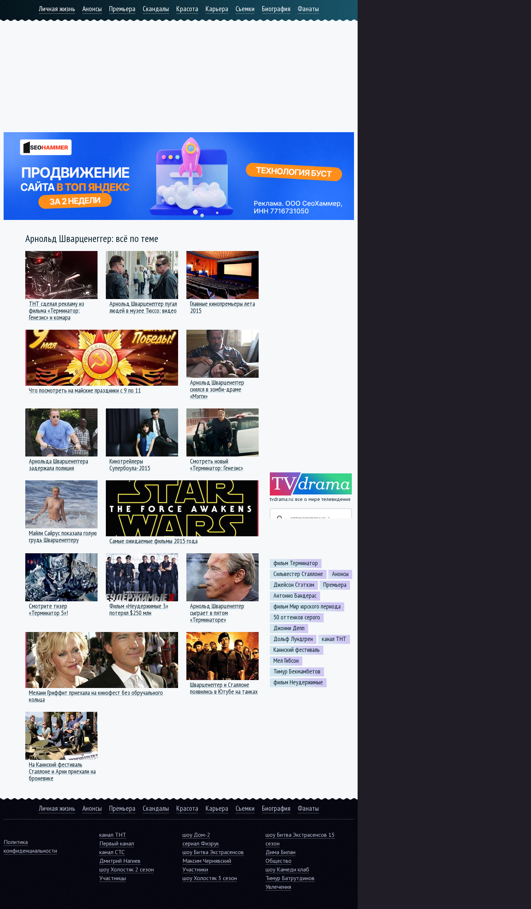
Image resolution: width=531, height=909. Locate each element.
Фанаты (308, 8)
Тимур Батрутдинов (290, 878)
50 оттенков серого (296, 617)
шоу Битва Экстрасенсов (213, 852)
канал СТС (112, 852)
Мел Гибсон (286, 661)
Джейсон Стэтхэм (293, 585)
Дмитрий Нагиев (120, 860)
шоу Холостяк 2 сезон (126, 869)
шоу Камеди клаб (287, 869)
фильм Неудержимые (298, 682)
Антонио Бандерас (294, 595)
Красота (187, 8)
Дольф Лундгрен (293, 639)
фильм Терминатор (295, 563)
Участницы (112, 878)
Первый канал (116, 843)
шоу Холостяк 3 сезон (209, 878)
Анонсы (92, 8)
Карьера (217, 8)
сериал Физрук (200, 843)
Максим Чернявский (206, 860)
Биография (276, 8)
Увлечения (278, 886)
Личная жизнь (57, 8)
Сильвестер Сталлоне (298, 574)
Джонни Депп (289, 628)
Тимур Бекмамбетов (296, 671)
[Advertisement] (179, 71)
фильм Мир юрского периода (307, 606)
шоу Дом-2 (196, 834)
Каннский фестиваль (296, 650)
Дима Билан (280, 852)
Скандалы (156, 8)
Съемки (245, 8)
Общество (279, 860)
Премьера (122, 8)
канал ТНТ (334, 639)
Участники (195, 869)
